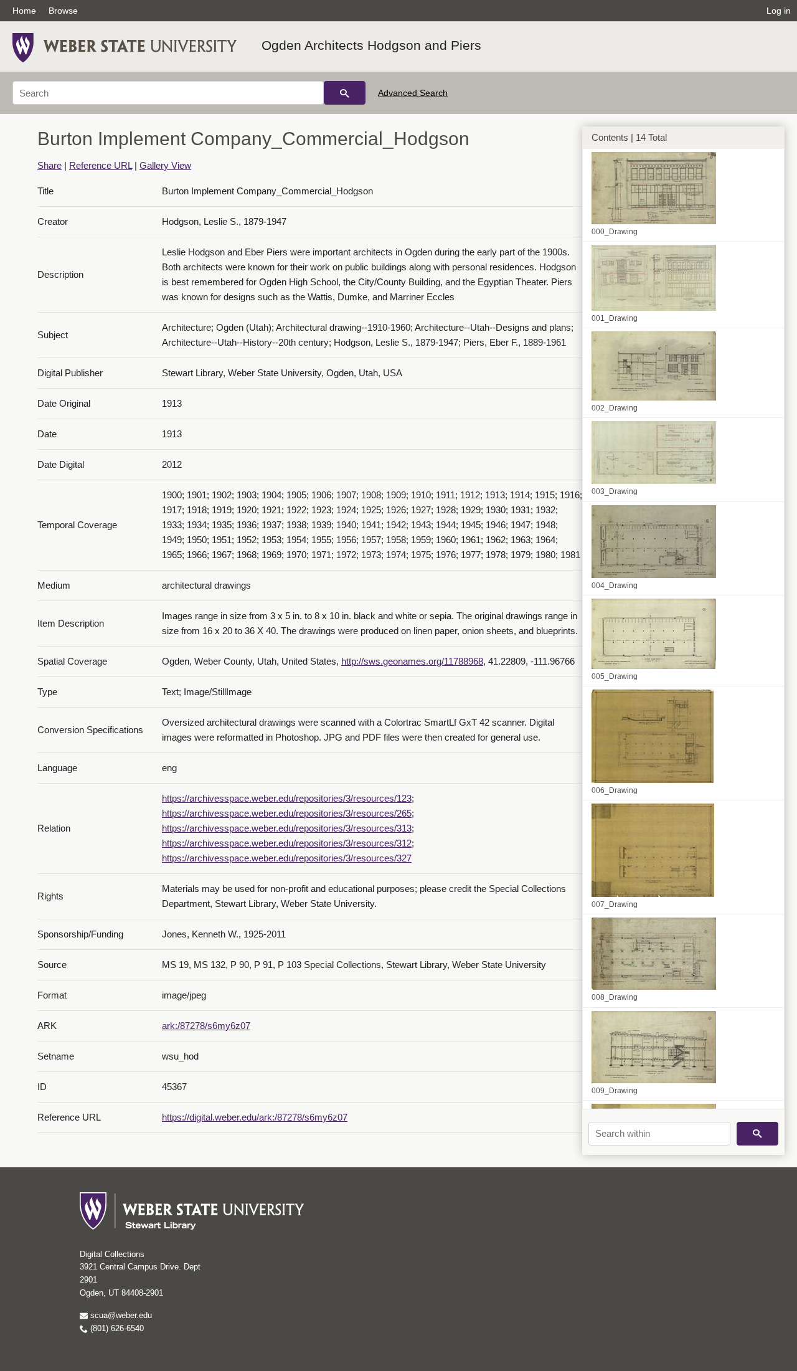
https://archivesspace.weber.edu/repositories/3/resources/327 (287, 858)
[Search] (344, 93)
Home (24, 11)
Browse (63, 11)
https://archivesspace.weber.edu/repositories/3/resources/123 (287, 798)
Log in (778, 11)
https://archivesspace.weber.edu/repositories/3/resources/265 (287, 813)
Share (49, 165)
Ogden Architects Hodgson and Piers (371, 45)
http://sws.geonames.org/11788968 (412, 661)
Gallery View (165, 165)
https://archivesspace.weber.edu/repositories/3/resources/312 (287, 843)
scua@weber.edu (120, 1315)
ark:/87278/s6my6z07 (206, 1025)
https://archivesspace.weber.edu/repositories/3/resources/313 (287, 828)
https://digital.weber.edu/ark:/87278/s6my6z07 (254, 1117)
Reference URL (100, 165)
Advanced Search (413, 93)
